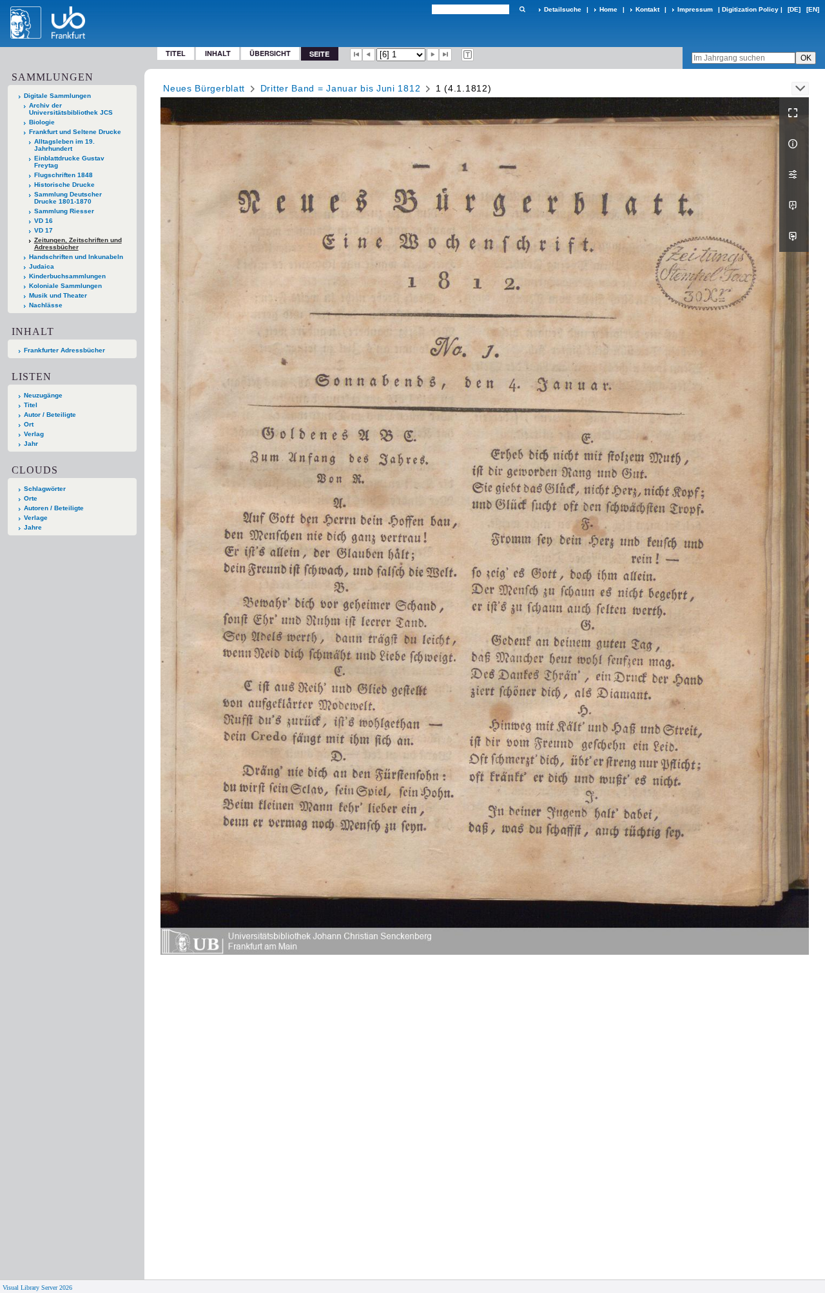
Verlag (34, 433)
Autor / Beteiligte (50, 414)
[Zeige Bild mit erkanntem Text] (467, 54)
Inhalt (218, 53)
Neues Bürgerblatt (204, 88)
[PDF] (794, 205)
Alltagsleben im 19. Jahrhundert (64, 145)
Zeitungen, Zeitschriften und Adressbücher (78, 243)
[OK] (522, 9)
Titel (176, 53)
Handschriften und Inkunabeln (76, 256)
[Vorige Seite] (368, 54)
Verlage (36, 517)
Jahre (33, 527)
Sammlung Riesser (64, 211)
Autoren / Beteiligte (54, 508)
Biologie (42, 122)
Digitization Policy (750, 9)
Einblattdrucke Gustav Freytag (69, 162)
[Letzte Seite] (445, 54)
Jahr (31, 443)
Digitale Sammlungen (57, 95)
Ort (29, 424)
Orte (30, 498)
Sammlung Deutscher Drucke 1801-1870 (68, 198)
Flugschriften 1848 (63, 174)
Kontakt (647, 9)
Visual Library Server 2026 (37, 1287)
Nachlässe (46, 305)
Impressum (695, 9)
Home (608, 9)
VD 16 (43, 220)
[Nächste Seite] (433, 54)
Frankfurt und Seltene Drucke (75, 131)
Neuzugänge (43, 395)
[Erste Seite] (356, 54)
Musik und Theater (58, 295)
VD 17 (43, 230)
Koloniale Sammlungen (65, 285)
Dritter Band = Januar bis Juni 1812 (340, 88)
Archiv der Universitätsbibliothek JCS (71, 109)
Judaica (41, 266)
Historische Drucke (64, 184)
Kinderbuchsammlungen (67, 276)
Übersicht (270, 53)
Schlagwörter (45, 488)
